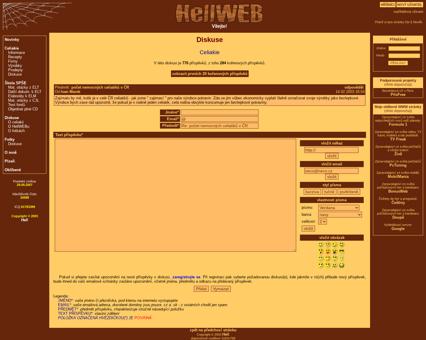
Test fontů (16, 105)
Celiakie (12, 48)
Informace (16, 52)
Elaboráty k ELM (22, 96)
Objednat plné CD (23, 109)
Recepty (15, 57)
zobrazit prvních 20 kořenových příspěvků (209, 74)
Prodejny (15, 70)
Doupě (398, 217)
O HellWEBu (18, 126)
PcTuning (398, 165)
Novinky (12, 39)
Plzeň (10, 161)
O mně (11, 152)
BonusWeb (398, 191)
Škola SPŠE (15, 83)
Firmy (13, 61)
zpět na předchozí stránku (213, 330)
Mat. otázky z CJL (23, 100)
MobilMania (398, 176)
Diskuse (15, 74)
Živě (398, 154)
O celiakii (16, 122)
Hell (24, 220)
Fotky (9, 139)
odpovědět (354, 87)
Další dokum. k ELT (24, 91)
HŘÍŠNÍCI (388, 4)
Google (398, 228)
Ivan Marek (70, 91)
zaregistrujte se (186, 277)
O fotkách (16, 131)
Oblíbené (13, 170)
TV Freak (398, 139)
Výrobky (15, 65)
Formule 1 (398, 124)
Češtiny (398, 202)
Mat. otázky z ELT (23, 87)
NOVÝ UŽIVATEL (409, 4)
